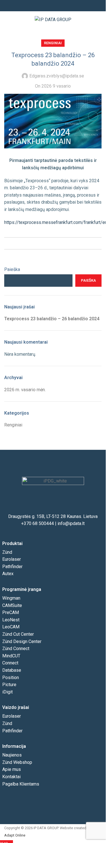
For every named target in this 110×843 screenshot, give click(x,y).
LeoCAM (10, 627)
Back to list (53, 243)
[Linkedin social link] (59, 6)
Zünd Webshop (17, 762)
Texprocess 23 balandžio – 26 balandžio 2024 (51, 318)
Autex (8, 573)
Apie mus (11, 769)
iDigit (7, 692)
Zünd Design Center (21, 641)
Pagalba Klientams (20, 784)
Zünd (7, 552)
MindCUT (11, 656)
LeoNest (10, 619)
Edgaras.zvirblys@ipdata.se (56, 76)
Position (10, 677)
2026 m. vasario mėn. (25, 389)
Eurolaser (11, 559)
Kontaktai (11, 776)
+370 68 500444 (37, 523)
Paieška (12, 269)
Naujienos (12, 755)
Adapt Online (14, 835)
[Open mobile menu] (99, 19)
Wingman (11, 598)
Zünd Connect (15, 648)
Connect (10, 663)
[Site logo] (53, 19)
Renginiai (53, 43)
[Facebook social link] (46, 6)
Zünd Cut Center (18, 634)
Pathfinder (12, 566)
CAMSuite (12, 605)
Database (11, 670)
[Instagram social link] (53, 6)
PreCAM (10, 612)
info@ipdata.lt (71, 523)
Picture (9, 684)
